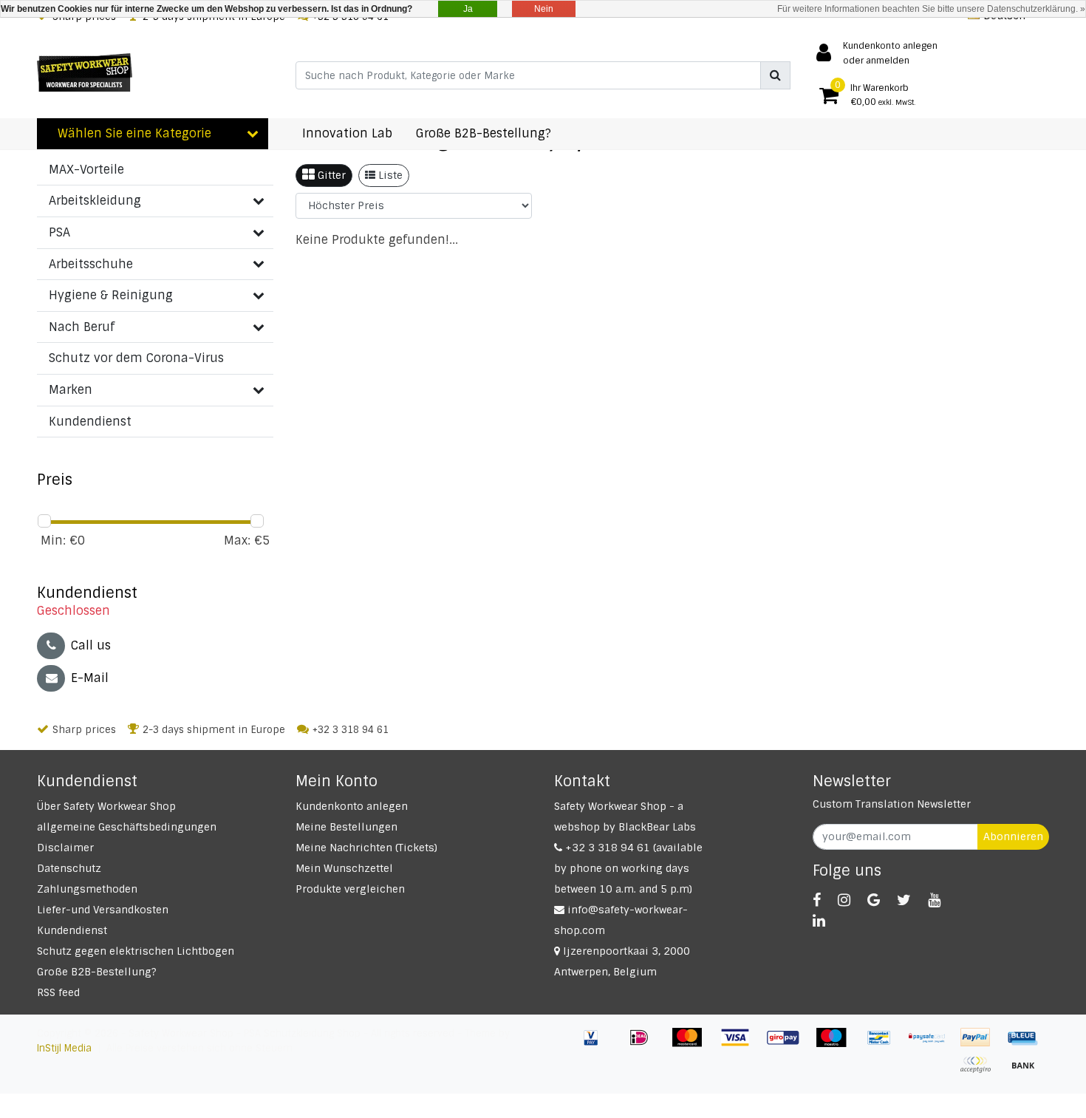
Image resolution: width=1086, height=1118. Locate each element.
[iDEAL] (645, 1044)
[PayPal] (981, 1044)
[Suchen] (775, 75)
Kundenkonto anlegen (352, 806)
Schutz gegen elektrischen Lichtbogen (135, 951)
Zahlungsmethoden (87, 889)
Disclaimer (65, 847)
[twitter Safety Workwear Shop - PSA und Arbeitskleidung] (904, 900)
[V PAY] (597, 1044)
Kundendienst (72, 930)
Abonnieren (1013, 836)
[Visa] (741, 1044)
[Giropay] (789, 1044)
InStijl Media (64, 1048)
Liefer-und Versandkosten (102, 909)
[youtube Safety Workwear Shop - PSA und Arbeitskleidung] (934, 900)
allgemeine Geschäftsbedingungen (126, 827)
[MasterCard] (693, 1044)
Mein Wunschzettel (344, 868)
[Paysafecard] (933, 1044)
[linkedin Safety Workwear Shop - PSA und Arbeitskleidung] (819, 920)
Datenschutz (69, 868)
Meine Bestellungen (346, 827)
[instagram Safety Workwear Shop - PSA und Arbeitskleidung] (844, 900)
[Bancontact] (885, 1044)
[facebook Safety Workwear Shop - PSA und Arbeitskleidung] (817, 900)
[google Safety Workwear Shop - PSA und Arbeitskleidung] (873, 900)
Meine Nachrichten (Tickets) (366, 847)
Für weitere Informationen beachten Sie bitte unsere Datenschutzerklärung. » (931, 9)
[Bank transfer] (1027, 1072)
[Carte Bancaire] (981, 1072)
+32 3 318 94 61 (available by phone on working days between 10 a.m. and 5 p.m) (628, 868)
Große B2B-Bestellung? (97, 971)
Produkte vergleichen (350, 889)
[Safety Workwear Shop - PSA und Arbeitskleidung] (84, 72)
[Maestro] (837, 1044)
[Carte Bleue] (1027, 1044)
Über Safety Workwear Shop (106, 806)
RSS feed (58, 992)
